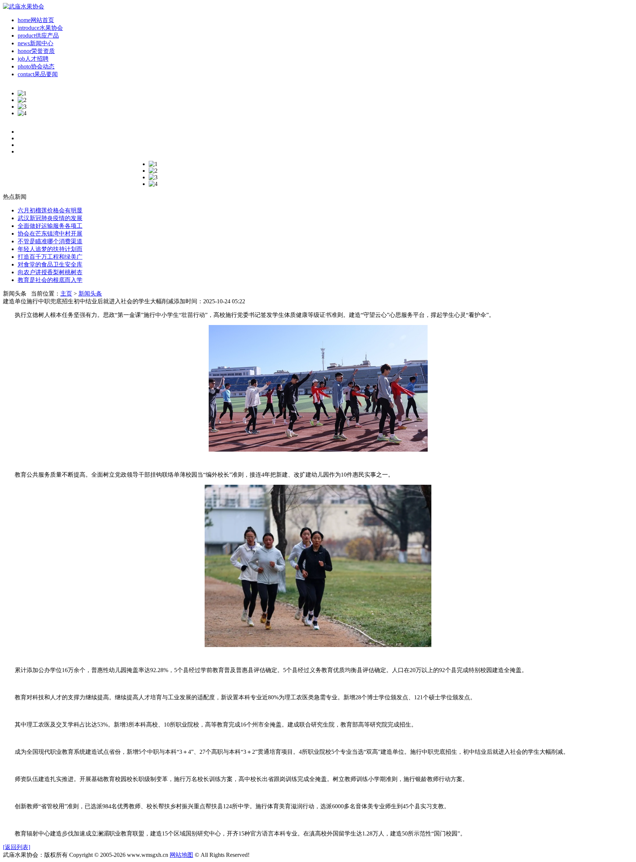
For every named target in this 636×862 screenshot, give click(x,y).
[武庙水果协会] (23, 6)
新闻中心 (35, 43)
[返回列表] (16, 847)
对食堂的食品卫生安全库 (50, 264)
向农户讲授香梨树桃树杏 (50, 272)
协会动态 (36, 66)
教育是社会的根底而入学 (50, 280)
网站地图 (181, 855)
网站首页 (36, 20)
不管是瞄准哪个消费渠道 (50, 241)
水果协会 (40, 28)
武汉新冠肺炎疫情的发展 (50, 218)
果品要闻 (38, 74)
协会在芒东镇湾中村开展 (50, 233)
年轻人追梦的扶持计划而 (50, 249)
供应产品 (38, 35)
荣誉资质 (36, 51)
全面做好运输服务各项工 (50, 226)
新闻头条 (90, 293)
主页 (66, 293)
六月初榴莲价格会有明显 (50, 210)
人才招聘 (33, 59)
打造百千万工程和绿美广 (50, 257)
